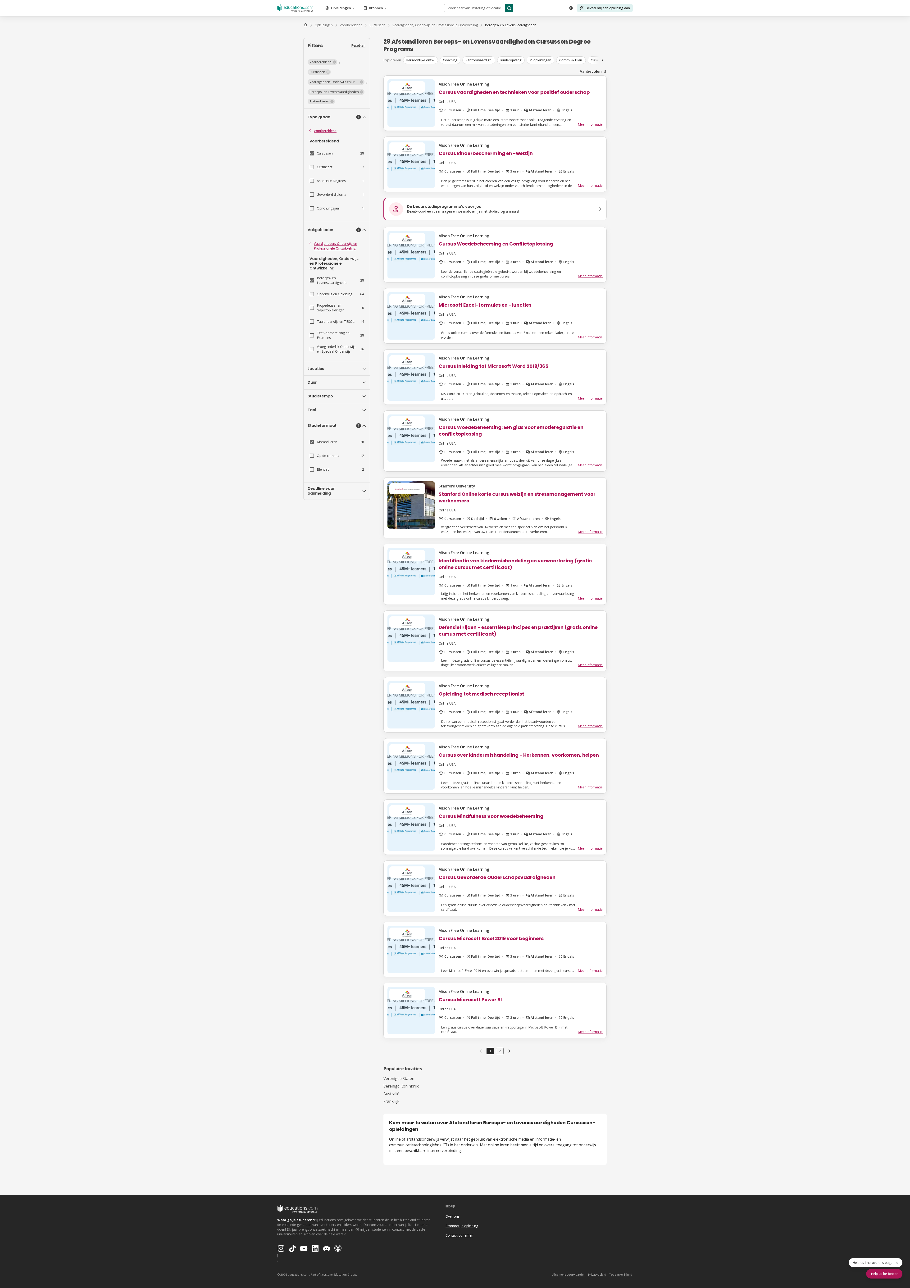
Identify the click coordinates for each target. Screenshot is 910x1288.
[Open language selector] (571, 8)
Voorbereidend (325, 130)
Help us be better (884, 1273)
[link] (510, 25)
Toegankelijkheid (620, 1275)
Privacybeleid (597, 1275)
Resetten (358, 45)
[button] (322, 62)
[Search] (509, 8)
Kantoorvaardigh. (478, 60)
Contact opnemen (459, 1235)
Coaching (450, 60)
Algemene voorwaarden (568, 1275)
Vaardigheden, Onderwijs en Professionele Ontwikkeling (335, 245)
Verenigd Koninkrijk (401, 1086)
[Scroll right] (602, 60)
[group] (508, 60)
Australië (391, 1093)
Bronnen (376, 8)
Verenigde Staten (398, 1078)
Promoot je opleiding (462, 1226)
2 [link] (500, 1051)
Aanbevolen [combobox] (591, 71)
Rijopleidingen (540, 60)
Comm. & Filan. (571, 60)
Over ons (453, 1216)
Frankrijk (391, 1101)
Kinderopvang (511, 60)
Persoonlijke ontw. (420, 60)
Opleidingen (341, 8)
